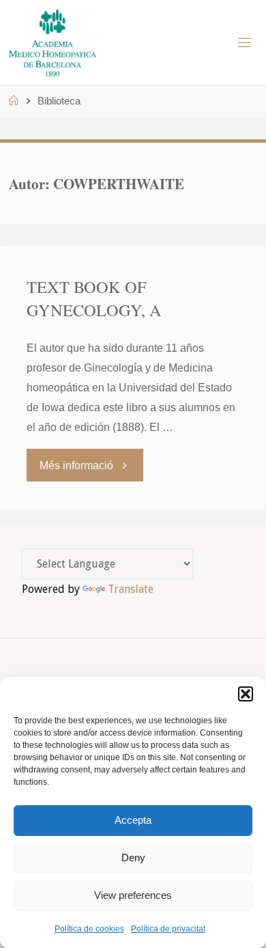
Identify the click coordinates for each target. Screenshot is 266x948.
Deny (133, 857)
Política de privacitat (168, 929)
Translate (130, 589)
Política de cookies (89, 929)
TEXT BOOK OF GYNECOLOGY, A (94, 298)
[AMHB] (52, 42)
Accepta (133, 820)
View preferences (133, 895)
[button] (245, 694)
